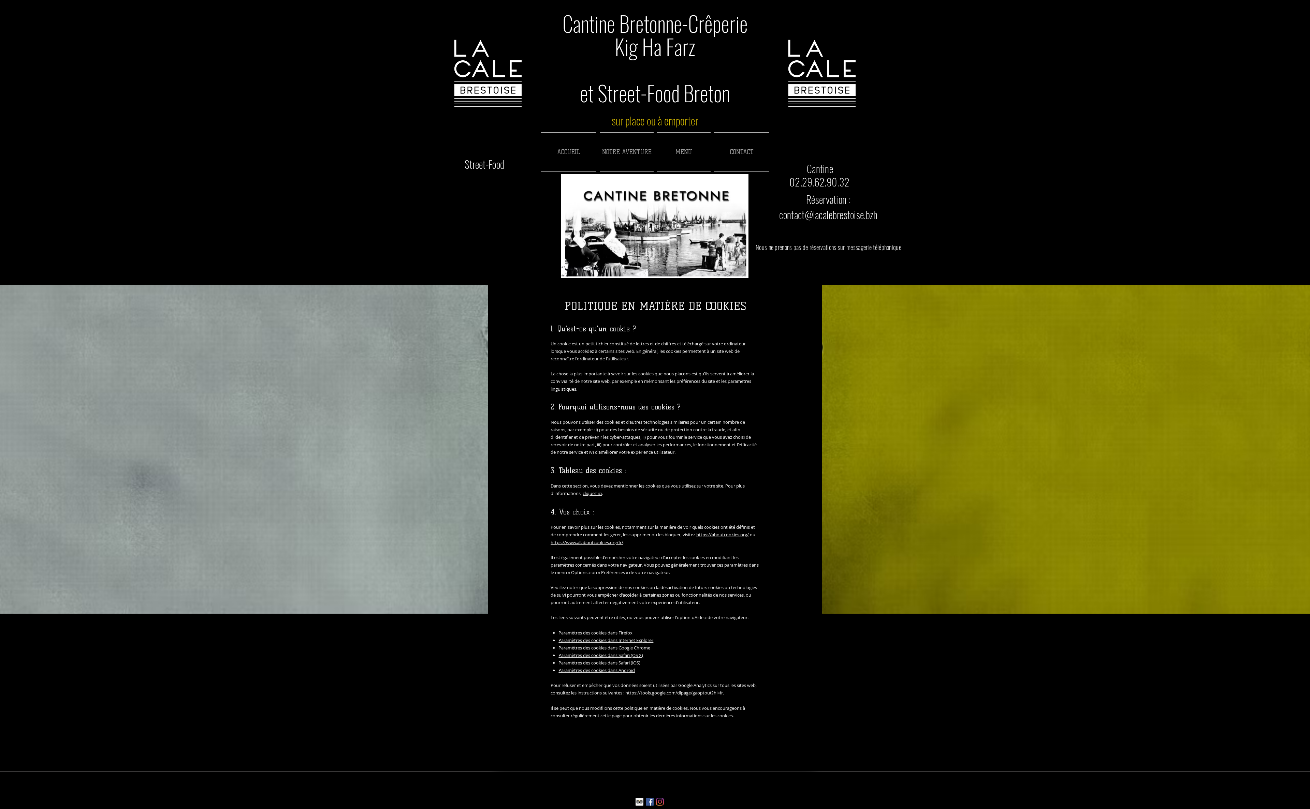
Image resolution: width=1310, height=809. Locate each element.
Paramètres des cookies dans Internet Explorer (605, 640)
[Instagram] (660, 802)
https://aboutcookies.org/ (722, 534)
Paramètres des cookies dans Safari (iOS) (599, 663)
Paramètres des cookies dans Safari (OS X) (600, 655)
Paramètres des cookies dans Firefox (595, 633)
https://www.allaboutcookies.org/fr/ (587, 542)
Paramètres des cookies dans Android (596, 670)
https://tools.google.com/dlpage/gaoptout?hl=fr (674, 693)
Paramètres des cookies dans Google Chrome (604, 648)
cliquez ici (592, 493)
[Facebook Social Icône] (650, 802)
